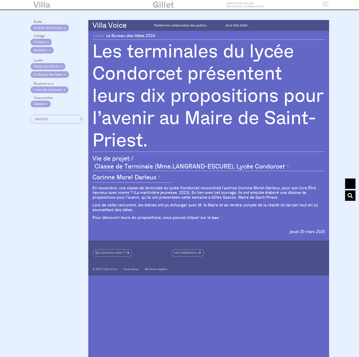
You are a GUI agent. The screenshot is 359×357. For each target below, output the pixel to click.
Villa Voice (109, 25)
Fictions (40, 42)
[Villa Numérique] (350, 195)
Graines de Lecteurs (49, 28)
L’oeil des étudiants (48, 90)
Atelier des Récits (47, 66)
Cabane (39, 104)
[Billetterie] (350, 183)
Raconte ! (41, 50)
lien (215, 217)
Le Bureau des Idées (49, 74)
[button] (112, 253)
